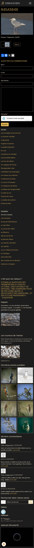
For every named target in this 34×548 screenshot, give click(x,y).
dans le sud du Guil (7, 236)
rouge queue (5, 140)
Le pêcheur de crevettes (9, 154)
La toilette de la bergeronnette (10, 189)
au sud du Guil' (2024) (8, 229)
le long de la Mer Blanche (9, 222)
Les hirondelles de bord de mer (11, 133)
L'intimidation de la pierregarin (10, 172)
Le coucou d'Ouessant (8, 182)
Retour (17, 44)
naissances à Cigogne (8, 264)
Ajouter (4, 124)
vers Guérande (5, 218)
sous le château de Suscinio (9, 250)
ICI (22, 307)
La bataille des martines (8, 200)
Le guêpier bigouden (7, 147)
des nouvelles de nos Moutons (10, 260)
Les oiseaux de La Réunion (9, 175)
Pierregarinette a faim (7, 168)
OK (31, 502)
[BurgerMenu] (30, 3)
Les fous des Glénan (7, 161)
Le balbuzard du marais (8, 179)
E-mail (3, 72)
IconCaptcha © (28, 120)
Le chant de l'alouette (8, 136)
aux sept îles (5, 246)
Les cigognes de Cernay (8, 165)
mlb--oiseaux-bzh (7, 445)
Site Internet (4, 80)
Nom (2, 64)
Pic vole (3, 150)
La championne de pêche (9, 186)
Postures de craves (7, 196)
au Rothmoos (5, 232)
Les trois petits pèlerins (8, 157)
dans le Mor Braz (6, 257)
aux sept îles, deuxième (8, 243)
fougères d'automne (7, 143)
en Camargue (5, 253)
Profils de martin (6, 203)
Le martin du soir (6, 193)
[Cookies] (4, 544)
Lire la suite (16, 450)
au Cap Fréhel (5, 225)
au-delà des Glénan (7, 239)
